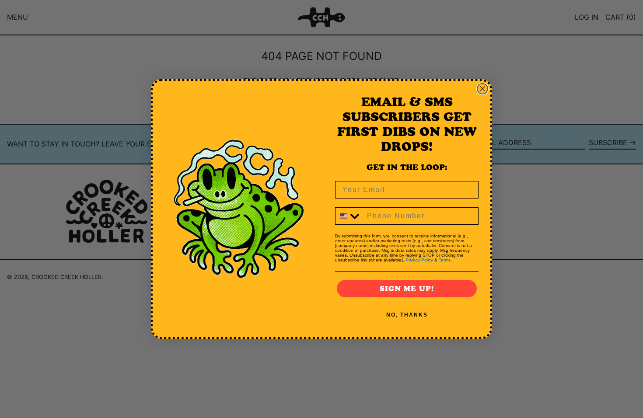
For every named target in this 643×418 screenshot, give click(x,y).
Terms (445, 260)
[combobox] (349, 216)
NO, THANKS (407, 315)
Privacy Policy (419, 260)
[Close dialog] (482, 89)
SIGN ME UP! (407, 288)
